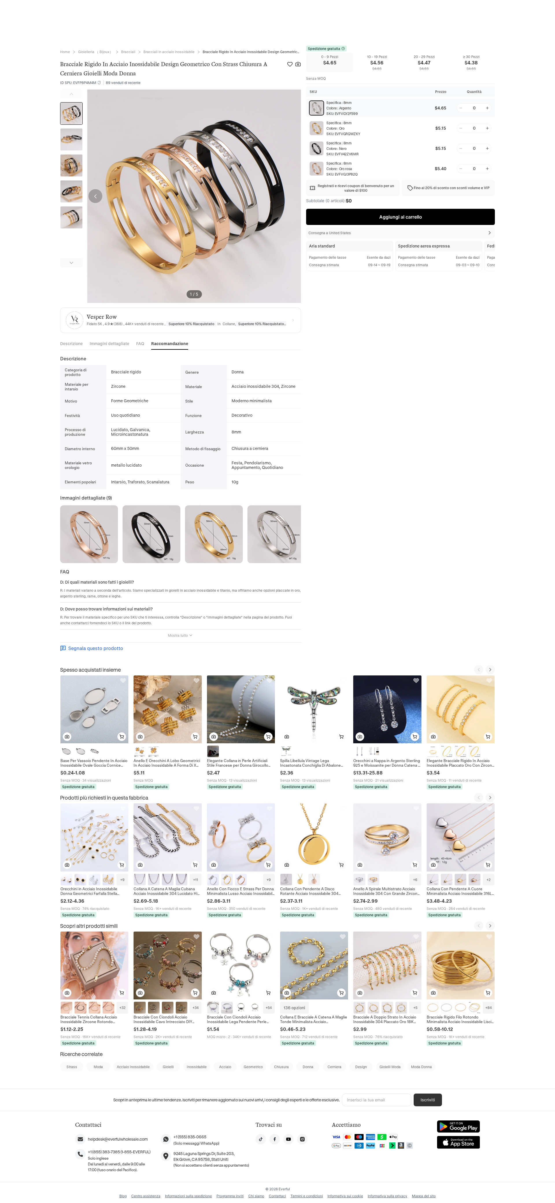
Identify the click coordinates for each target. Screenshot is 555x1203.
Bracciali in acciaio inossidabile (169, 52)
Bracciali (128, 52)
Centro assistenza (145, 1196)
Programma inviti (230, 1196)
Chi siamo (256, 1196)
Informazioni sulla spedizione (188, 1196)
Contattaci (277, 1196)
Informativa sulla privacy (387, 1196)
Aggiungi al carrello (400, 217)
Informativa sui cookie (345, 1196)
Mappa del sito (424, 1196)
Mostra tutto (178, 635)
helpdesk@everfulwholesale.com (118, 1139)
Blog (123, 1196)
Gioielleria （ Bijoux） (95, 52)
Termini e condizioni (307, 1196)
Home (65, 52)
